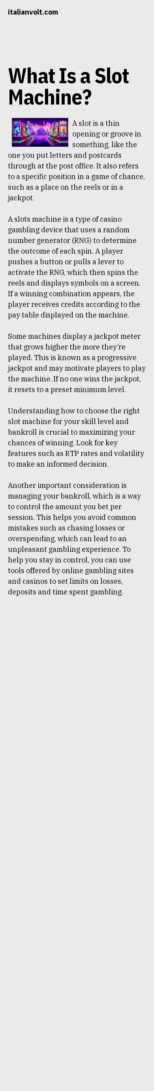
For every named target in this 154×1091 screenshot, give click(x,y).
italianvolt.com (33, 12)
